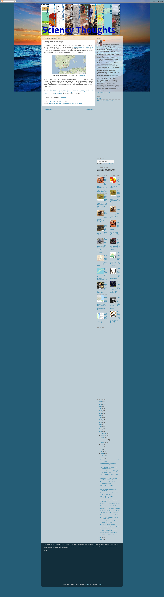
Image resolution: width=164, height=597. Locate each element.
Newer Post (48, 109)
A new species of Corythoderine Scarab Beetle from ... (108, 521)
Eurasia (72, 103)
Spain (80, 103)
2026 (100, 401)
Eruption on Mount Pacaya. (107, 524)
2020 (100, 415)
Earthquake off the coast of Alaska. (109, 515)
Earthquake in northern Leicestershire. (106, 486)
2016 (100, 424)
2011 (100, 539)
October (103, 437)
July (102, 444)
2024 (100, 406)
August (103, 442)
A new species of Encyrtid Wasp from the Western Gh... (108, 533)
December (104, 433)
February (103, 455)
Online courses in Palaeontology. (106, 100)
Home (69, 109)
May (102, 449)
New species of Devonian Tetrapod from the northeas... (109, 482)
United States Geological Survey (83, 47)
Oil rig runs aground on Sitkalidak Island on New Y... (109, 518)
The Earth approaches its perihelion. (110, 526)
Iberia (76, 103)
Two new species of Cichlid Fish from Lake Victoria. (108, 468)
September (104, 440)
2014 (100, 429)
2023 (100, 408)
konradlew (87, 584)
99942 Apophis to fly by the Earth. (109, 512)
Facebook (63, 97)
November (104, 435)
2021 (100, 413)
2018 (100, 420)
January (103, 458)
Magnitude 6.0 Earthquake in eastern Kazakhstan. (108, 464)
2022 (100, 411)
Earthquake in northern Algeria (57, 92)
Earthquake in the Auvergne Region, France (63, 90)
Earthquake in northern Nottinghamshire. (106, 497)
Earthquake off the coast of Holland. (110, 508)
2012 (100, 537)
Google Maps (82, 75)
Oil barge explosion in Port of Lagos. (110, 503)
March (102, 453)
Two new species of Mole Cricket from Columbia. (109, 475)
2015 (100, 426)
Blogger (100, 584)
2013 (100, 431)
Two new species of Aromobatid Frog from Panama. (108, 529)
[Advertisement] (108, 130)
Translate (110, 163)
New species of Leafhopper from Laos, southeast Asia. (109, 479)
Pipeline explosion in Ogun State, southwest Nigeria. (109, 493)
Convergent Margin (57, 103)
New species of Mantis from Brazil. (109, 510)
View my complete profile (104, 92)
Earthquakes (58, 93)
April (102, 451)
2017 (100, 422)
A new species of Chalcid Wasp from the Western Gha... (110, 471)
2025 (100, 404)
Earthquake (66, 103)
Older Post (90, 109)
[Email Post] (65, 101)
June (102, 446)
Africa (49, 103)
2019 (100, 417)
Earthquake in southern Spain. (108, 506)
